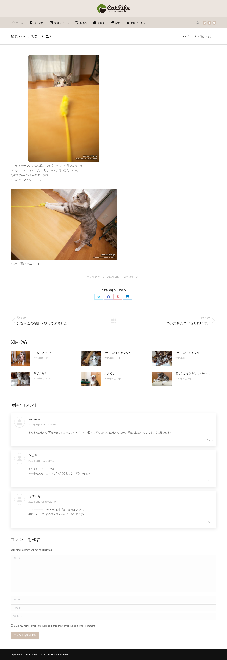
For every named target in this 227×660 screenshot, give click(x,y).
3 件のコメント (132, 277)
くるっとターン (43, 352)
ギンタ (101, 277)
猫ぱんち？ (40, 373)
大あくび (109, 373)
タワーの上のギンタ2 (117, 352)
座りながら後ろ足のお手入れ (192, 373)
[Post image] (20, 358)
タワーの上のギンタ (187, 352)
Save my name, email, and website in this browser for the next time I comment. (55, 626)
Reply (210, 440)
